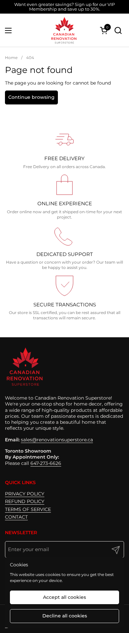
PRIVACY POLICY (24, 494)
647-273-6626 (45, 463)
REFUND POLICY (24, 501)
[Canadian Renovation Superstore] (63, 30)
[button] (118, 30)
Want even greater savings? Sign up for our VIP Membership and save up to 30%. (64, 7)
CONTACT (16, 517)
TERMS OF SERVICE (28, 509)
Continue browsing (31, 97)
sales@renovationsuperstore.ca (57, 440)
